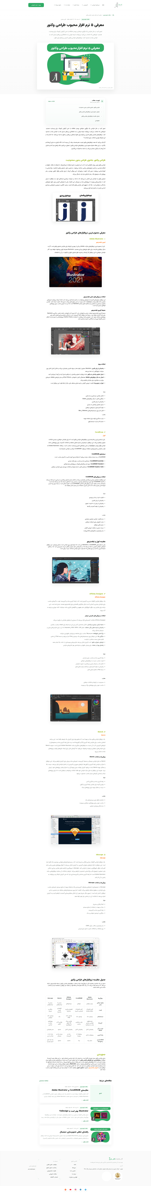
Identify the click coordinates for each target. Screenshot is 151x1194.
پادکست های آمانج (51, 1168)
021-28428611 (31, 1169)
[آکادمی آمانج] (118, 5)
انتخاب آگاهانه (54, 1177)
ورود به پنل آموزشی (36, 5)
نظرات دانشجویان (51, 1171)
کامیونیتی (86, 5)
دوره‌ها (74, 1168)
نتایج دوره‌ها (58, 5)
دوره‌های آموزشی (96, 5)
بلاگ (113, 15)
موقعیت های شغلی (52, 1165)
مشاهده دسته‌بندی (43, 1080)
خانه (103, 5)
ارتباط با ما (67, 5)
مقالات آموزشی (53, 1174)
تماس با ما (72, 1171)
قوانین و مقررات (73, 1177)
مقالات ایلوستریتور (107, 15)
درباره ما (74, 1174)
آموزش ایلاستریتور (93, 1068)
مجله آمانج (76, 5)
